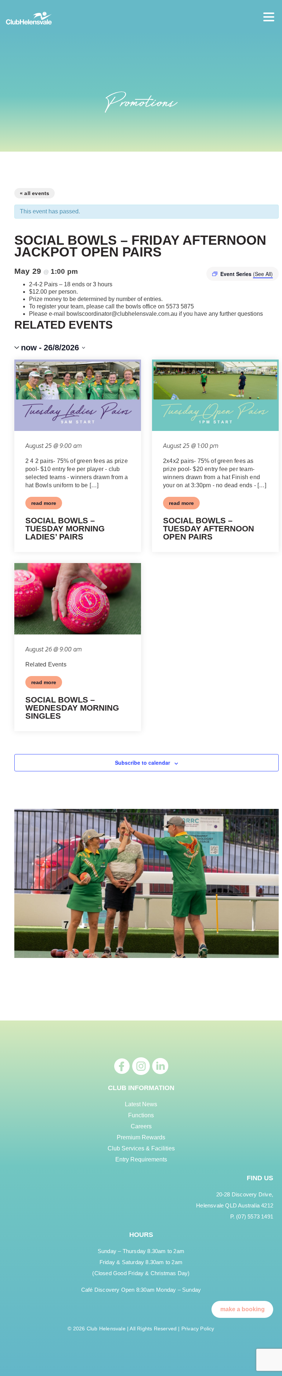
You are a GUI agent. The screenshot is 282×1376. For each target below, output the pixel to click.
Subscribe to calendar (142, 762)
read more (43, 503)
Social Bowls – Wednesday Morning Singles (72, 708)
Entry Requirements (141, 1159)
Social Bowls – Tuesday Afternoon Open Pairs (208, 528)
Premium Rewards (141, 1137)
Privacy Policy (197, 1328)
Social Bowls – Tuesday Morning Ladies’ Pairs (65, 528)
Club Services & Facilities (141, 1148)
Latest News (141, 1104)
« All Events (34, 193)
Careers (141, 1126)
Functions (141, 1115)
